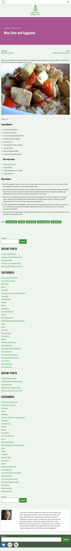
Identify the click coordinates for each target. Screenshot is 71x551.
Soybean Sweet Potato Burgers (11, 257)
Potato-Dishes (6, 333)
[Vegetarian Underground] (35, 10)
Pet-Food (4, 330)
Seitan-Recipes (6, 345)
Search (3, 238)
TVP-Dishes (5, 361)
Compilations (6, 299)
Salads (3, 339)
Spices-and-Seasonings (9, 355)
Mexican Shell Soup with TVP (11, 266)
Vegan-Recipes (6, 367)
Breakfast (4, 290)
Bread (3, 287)
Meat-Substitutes (7, 318)
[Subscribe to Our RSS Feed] (16, 544)
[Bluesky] (3, 544)
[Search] (68, 2)
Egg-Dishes (5, 308)
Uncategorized (6, 364)
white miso (11, 164)
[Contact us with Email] (10, 544)
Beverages (4, 284)
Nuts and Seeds (11, 222)
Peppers (21, 222)
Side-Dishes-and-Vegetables (11, 348)
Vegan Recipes (56, 222)
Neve (27, 549)
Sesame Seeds (31, 222)
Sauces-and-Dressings (8, 342)
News (3, 324)
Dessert (3, 302)
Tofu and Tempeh (43, 222)
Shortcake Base (6, 260)
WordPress (42, 549)
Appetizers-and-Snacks (9, 278)
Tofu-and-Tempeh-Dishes (10, 358)
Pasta (3, 327)
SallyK (8, 28)
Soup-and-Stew (6, 351)
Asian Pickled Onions (8, 254)
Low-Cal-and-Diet (7, 311)
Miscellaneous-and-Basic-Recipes (13, 321)
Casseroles (4, 296)
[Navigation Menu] (3, 1)
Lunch (3, 315)
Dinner (3, 305)
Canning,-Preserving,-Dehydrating (13, 293)
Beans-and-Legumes (8, 281)
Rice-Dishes (5, 336)
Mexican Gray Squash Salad (11, 263)
